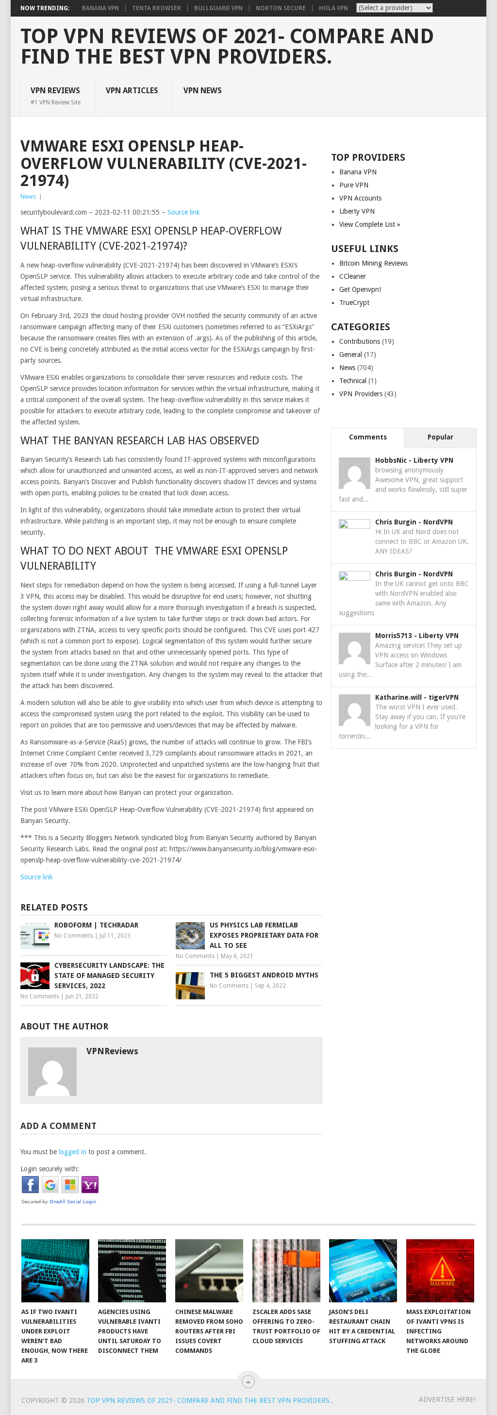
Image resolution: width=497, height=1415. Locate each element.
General (350, 354)
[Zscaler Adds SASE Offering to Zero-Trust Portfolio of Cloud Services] (286, 1270)
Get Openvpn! (360, 289)
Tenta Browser (156, 8)
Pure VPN (353, 185)
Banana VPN (100, 8)
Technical (352, 381)
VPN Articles (132, 90)
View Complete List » (369, 224)
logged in (72, 1152)
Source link (183, 212)
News (28, 196)
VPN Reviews (56, 95)
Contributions (359, 341)
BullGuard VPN (218, 8)
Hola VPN (333, 8)
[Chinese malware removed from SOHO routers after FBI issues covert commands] (209, 1270)
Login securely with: (49, 1169)
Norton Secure (281, 8)
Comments (368, 437)
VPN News (202, 90)
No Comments (73, 935)
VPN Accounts (360, 198)
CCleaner (352, 276)
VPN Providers (360, 394)
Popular (440, 437)
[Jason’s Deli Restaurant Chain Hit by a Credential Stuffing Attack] (363, 1270)
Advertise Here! (447, 1399)
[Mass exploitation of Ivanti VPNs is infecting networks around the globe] (440, 1270)
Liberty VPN (357, 211)
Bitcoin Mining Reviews (373, 263)
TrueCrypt (354, 302)
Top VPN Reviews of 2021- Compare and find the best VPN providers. (227, 46)
